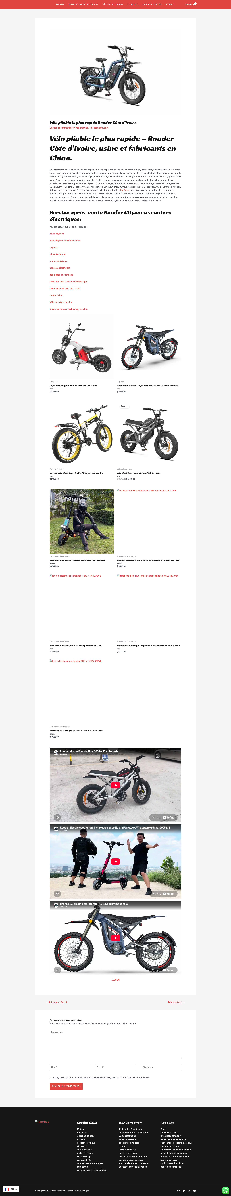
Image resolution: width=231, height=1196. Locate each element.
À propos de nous (152, 4)
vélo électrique (84, 1149)
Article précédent (56, 1002)
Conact (170, 4)
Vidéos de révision (128, 1139)
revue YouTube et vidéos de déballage (68, 281)
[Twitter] (184, 1191)
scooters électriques (60, 268)
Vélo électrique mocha (61, 302)
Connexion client (169, 1132)
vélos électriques (58, 254)
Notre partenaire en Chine (173, 1139)
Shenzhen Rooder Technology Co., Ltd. (69, 309)
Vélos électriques (112, 4)
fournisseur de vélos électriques (177, 1149)
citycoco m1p (84, 1156)
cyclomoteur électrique (172, 1163)
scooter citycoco (169, 1160)
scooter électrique (86, 1143)
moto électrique (85, 1153)
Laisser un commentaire (62, 128)
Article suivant (176, 1002)
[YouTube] (194, 1191)
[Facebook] (178, 1191)
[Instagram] (189, 1191)
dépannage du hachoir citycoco (65, 240)
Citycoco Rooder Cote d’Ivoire (133, 1132)
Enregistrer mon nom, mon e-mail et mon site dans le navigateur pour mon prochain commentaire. (101, 1077)
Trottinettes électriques (83, 4)
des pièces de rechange (61, 275)
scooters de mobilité (171, 1167)
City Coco (124, 190)
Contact (81, 1139)
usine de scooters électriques (91, 1170)
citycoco (54, 247)
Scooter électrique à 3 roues (133, 1167)
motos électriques (59, 261)
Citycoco (132, 4)
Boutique (81, 1132)
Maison (60, 4)
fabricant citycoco (170, 1146)
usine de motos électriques (174, 1153)
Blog (163, 1129)
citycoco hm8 (84, 1160)
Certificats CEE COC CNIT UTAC (65, 288)
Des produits (81, 128)
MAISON (115, 980)
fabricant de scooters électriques (177, 1143)
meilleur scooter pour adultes (133, 1156)
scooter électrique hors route (133, 1163)
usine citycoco (57, 233)
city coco (81, 1146)
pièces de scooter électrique (175, 1156)
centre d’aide (56, 295)
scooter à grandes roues (131, 1160)
